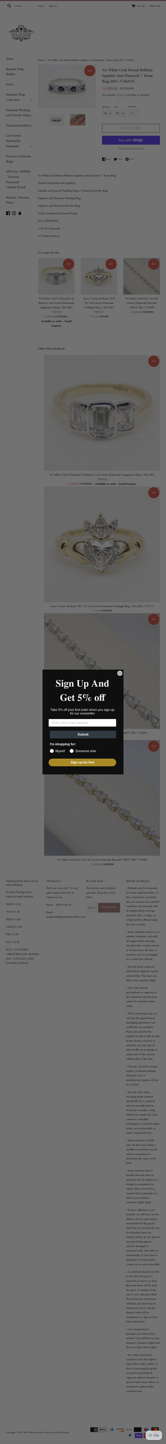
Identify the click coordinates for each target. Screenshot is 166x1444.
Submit (83, 734)
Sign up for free (82, 762)
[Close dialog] (120, 673)
